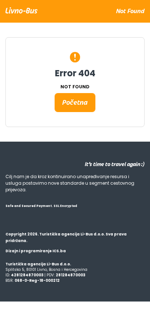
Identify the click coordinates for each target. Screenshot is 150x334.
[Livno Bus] (21, 9)
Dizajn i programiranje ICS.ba (35, 251)
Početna (75, 102)
